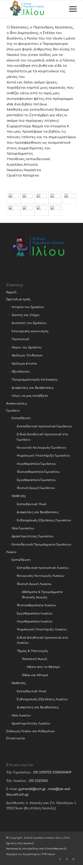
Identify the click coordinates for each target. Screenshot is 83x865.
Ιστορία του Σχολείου (28, 307)
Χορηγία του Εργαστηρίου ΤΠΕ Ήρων (30, 854)
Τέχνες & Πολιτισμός (32, 651)
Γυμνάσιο (13, 410)
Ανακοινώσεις (16, 403)
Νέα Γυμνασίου (23, 528)
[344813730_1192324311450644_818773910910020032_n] (41, 210)
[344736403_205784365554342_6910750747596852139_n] (14, 198)
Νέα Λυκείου (21, 715)
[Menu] (71, 9)
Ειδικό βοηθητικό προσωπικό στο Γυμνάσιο (42, 437)
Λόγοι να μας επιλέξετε (30, 395)
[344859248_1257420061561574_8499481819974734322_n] (55, 210)
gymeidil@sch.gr (32, 789)
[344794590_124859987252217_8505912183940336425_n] (28, 210)
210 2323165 (38, 781)
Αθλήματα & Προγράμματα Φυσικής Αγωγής (42, 594)
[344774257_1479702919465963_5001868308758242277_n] (14, 210)
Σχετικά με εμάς (18, 299)
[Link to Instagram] (73, 859)
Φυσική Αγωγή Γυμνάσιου (36, 488)
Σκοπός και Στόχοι (26, 315)
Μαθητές (19, 496)
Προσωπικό (20, 339)
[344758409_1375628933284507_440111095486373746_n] (41, 198)
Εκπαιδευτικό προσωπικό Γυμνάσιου (44, 426)
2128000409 (61, 772)
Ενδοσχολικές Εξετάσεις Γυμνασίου (44, 520)
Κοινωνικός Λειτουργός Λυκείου (40, 575)
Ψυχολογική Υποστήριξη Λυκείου (42, 629)
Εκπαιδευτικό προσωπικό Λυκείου (43, 567)
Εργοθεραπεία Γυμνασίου (36, 480)
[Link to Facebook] (60, 859)
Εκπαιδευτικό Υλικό (31, 504)
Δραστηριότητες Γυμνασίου (33, 536)
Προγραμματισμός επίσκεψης (35, 379)
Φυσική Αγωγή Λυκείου (34, 584)
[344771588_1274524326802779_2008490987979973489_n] (55, 198)
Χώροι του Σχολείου (27, 347)
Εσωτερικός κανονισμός (30, 331)
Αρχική (11, 292)
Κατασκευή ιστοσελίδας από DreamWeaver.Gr (36, 848)
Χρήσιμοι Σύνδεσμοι (27, 355)
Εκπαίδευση (21, 418)
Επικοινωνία (15, 738)
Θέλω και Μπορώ (35, 675)
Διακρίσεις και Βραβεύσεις (33, 387)
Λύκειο (11, 552)
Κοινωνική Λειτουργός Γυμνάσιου (41, 447)
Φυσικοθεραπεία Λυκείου (36, 605)
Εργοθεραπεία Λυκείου (34, 613)
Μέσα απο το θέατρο (43, 667)
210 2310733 (42, 772)
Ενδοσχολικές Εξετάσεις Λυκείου (42, 699)
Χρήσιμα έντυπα (24, 363)
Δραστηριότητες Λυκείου (31, 723)
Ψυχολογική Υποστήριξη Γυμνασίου (43, 455)
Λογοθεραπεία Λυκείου (34, 621)
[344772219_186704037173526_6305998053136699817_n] (69, 198)
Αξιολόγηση (21, 371)
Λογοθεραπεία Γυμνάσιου (36, 463)
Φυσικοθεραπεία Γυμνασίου (38, 471)
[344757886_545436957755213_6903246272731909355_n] (28, 198)
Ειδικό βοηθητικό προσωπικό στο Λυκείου (42, 640)
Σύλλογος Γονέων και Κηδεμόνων (30, 731)
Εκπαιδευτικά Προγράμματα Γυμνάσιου (41, 544)
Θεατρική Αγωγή (34, 659)
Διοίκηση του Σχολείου (29, 323)
